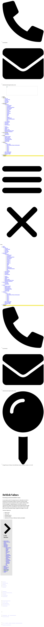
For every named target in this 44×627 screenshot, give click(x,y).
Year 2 (8, 296)
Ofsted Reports (7, 121)
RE (7, 119)
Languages (9, 113)
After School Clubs (8, 151)
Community (5, 154)
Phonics (8, 266)
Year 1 (8, 146)
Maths (8, 114)
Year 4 (8, 298)
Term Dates (7, 122)
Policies (6, 126)
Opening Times (7, 137)
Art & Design (9, 105)
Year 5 (8, 149)
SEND (6, 128)
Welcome (6, 98)
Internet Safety (7, 129)
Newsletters (7, 133)
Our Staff (6, 100)
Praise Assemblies (8, 152)
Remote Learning (8, 136)
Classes (6, 143)
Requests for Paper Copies (9, 130)
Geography (9, 111)
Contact (4, 155)
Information (5, 103)
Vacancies (6, 102)
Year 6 (8, 150)
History (8, 112)
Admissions (7, 127)
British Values (7, 125)
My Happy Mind (7, 153)
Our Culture (7, 101)
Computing (9, 106)
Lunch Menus (7, 140)
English (8, 110)
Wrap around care (8, 138)
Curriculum (7, 104)
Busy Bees (9, 144)
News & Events (5, 132)
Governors (6, 123)
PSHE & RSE (9, 267)
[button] (22, 201)
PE (7, 116)
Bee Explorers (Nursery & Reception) (13, 145)
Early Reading (9, 108)
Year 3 (8, 297)
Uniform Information (8, 139)
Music (8, 115)
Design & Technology (10, 107)
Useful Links (7, 141)
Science (8, 120)
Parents (4, 135)
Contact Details (7, 99)
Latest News (7, 134)
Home (4, 96)
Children (4, 142)
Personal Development (11, 268)
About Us (4, 97)
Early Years (9, 109)
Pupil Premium (7, 124)
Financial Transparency (9, 131)
